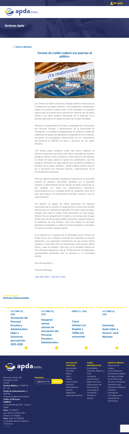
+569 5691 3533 (58, 277)
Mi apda (118, 3)
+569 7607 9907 (42, 277)
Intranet (6, 427)
